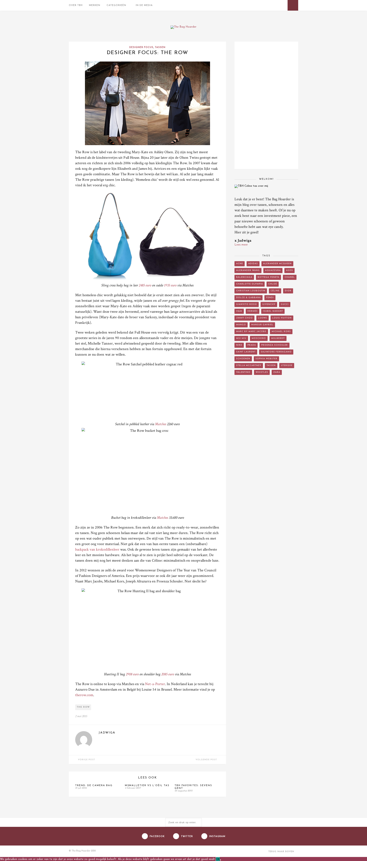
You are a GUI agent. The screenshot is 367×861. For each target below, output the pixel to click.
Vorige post (86, 760)
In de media (144, 5)
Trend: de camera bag (94, 785)
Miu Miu (241, 338)
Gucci (285, 304)
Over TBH (76, 5)
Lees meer (241, 244)
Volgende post (207, 760)
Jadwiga (107, 732)
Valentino (243, 372)
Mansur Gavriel (262, 325)
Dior (288, 291)
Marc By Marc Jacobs (251, 331)
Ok (218, 859)
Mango (241, 325)
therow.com (84, 695)
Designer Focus (141, 47)
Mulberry (278, 338)
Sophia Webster (266, 359)
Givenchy (268, 304)
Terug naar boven (281, 851)
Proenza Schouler (274, 345)
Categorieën (116, 5)
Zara (276, 372)
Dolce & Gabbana (248, 297)
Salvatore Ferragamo (276, 352)
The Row (83, 707)
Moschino (259, 338)
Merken (94, 5)
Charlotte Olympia (249, 284)
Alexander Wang (248, 270)
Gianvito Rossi (246, 304)
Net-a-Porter (155, 684)
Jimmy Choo (244, 318)
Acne (239, 263)
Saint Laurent (245, 352)
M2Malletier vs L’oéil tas (147, 785)
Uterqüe (286, 365)
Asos (289, 270)
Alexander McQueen (277, 263)
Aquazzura (273, 270)
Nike (239, 345)
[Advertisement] (266, 448)
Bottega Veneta (268, 277)
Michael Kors (281, 331)
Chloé (272, 284)
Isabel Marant (273, 311)
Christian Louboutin (250, 291)
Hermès (252, 311)
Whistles (262, 372)
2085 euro (167, 674)
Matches (160, 424)
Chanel (290, 277)
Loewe (262, 318)
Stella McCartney (248, 365)
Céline (275, 291)
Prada (251, 345)
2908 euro (132, 674)
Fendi (270, 297)
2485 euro (145, 285)
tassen (271, 365)
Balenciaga (244, 277)
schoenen (243, 359)
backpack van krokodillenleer (97, 549)
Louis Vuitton (282, 318)
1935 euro (170, 285)
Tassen (160, 47)
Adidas (253, 263)
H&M (239, 311)
